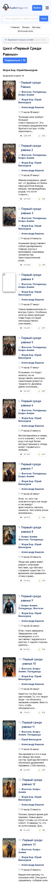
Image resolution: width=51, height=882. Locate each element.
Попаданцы (39, 92)
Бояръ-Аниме (26, 94)
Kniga (19, 7)
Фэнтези (26, 92)
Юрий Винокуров (29, 101)
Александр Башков (32, 107)
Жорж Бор (27, 99)
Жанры (25, 27)
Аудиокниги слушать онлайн (21, 40)
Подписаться (15, 60)
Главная (15, 27)
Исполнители (25, 31)
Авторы (36, 27)
